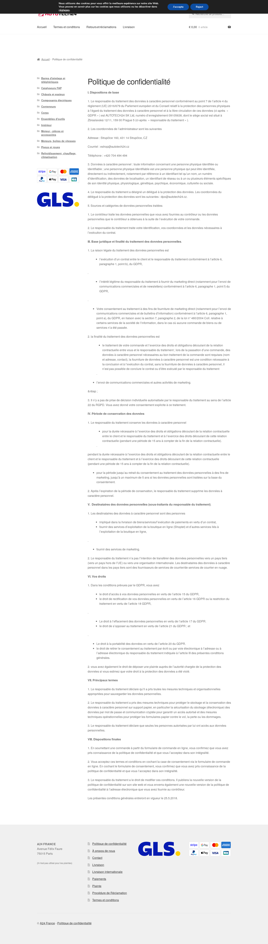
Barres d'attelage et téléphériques (53, 80)
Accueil (42, 27)
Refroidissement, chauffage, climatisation (58, 155)
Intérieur (46, 125)
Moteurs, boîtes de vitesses (58, 141)
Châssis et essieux (53, 94)
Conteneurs (48, 106)
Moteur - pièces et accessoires (52, 133)
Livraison (129, 27)
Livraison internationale (107, 872)
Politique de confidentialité (109, 844)
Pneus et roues (50, 147)
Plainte (96, 886)
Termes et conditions (66, 27)
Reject (199, 7)
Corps (45, 112)
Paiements (99, 879)
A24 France (47, 923)
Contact (97, 858)
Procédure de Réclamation (109, 893)
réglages (64, 10)
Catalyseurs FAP (51, 88)
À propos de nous (103, 851)
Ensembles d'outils (53, 119)
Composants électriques (56, 100)
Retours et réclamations (101, 27)
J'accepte (178, 7)
